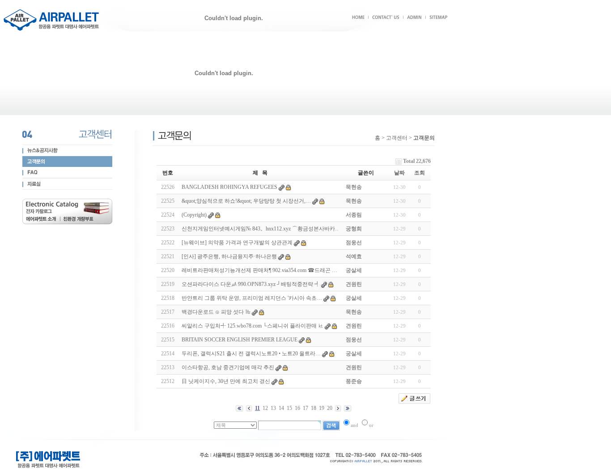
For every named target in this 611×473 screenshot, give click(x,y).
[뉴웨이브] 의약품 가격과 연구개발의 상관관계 (237, 242)
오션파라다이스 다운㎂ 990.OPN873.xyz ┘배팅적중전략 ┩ (251, 284)
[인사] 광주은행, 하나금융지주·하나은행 (229, 256)
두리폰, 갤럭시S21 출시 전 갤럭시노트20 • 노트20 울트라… (251, 353)
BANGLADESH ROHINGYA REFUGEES (229, 187)
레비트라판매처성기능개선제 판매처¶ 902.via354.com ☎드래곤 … (259, 270)
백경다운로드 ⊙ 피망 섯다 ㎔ (216, 312)
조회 (419, 173)
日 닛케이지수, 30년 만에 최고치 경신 (226, 381)
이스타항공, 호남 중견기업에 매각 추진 (228, 367)
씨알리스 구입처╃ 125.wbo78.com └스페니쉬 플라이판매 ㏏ (252, 326)
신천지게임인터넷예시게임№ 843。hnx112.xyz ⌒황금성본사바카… (261, 229)
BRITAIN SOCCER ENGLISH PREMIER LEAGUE (239, 340)
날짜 (399, 173)
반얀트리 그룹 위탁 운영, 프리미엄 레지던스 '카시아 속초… (252, 298)
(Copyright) (194, 215)
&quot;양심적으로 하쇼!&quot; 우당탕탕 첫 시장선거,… (246, 201)
